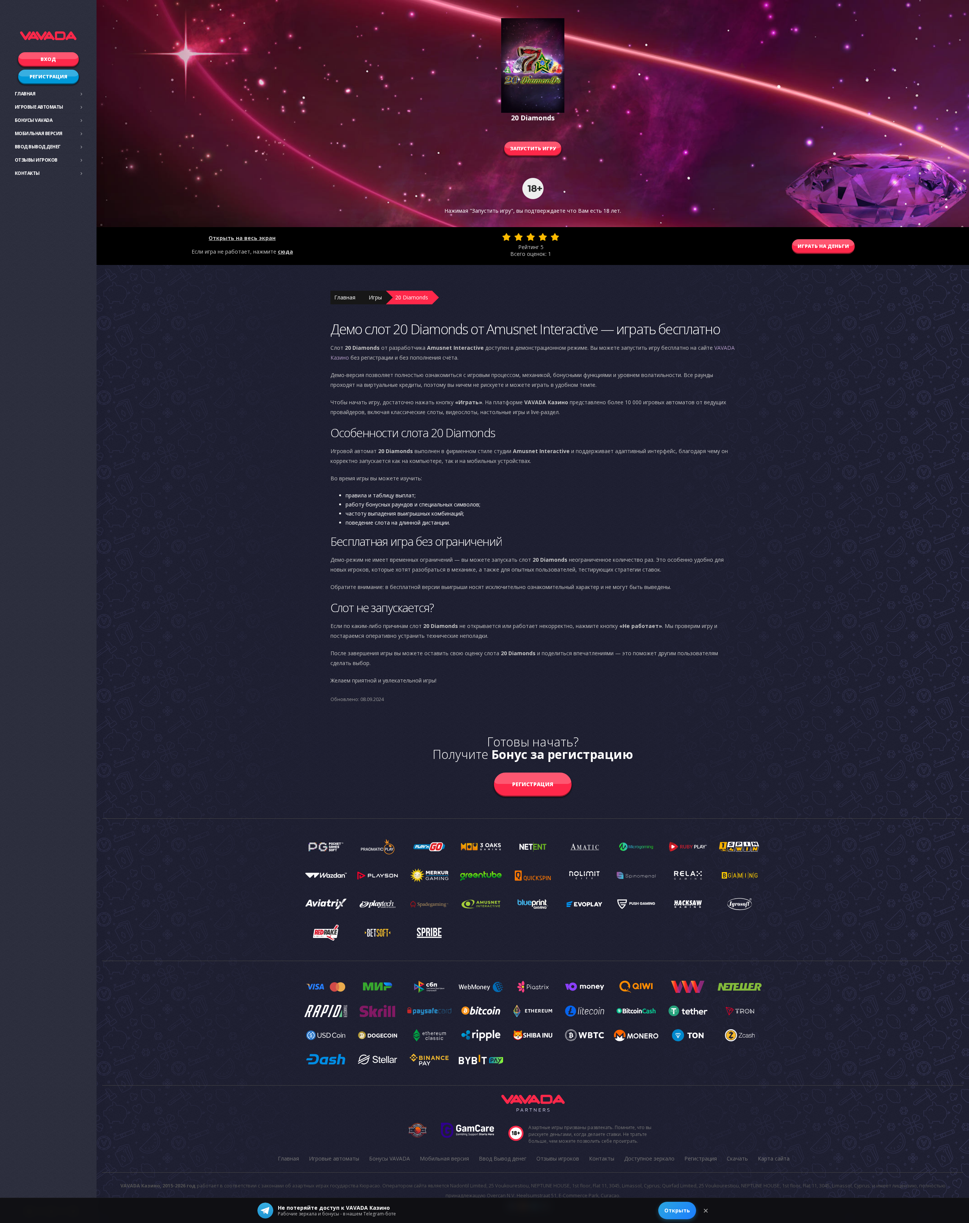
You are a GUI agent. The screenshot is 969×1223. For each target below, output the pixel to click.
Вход (48, 59)
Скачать (737, 1158)
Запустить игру (533, 148)
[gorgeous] (555, 237)
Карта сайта (774, 1158)
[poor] (518, 237)
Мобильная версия (38, 133)
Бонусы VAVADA (34, 120)
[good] (543, 237)
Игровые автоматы (39, 107)
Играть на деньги (823, 246)
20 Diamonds (411, 297)
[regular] (531, 237)
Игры (375, 297)
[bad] (506, 237)
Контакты (27, 173)
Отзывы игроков (36, 160)
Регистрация (48, 76)
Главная (25, 93)
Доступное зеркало (649, 1158)
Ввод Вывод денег (38, 146)
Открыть (677, 1210)
